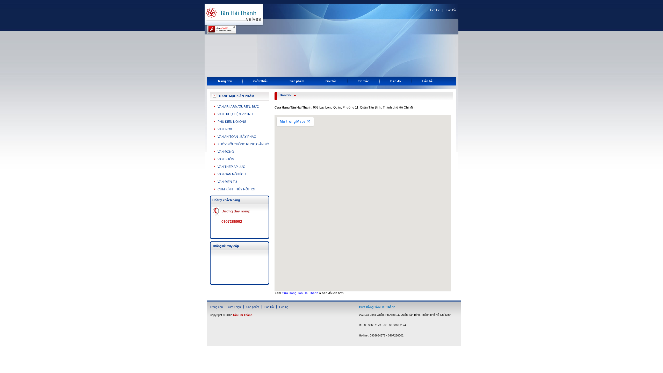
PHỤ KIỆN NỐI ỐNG (232, 122)
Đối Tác (331, 81)
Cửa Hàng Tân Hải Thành (300, 293)
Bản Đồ (451, 10)
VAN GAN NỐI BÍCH (232, 174)
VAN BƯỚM (226, 159)
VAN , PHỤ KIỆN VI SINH (235, 114)
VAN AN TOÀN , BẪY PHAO (237, 137)
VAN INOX (225, 129)
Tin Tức (363, 81)
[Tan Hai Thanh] (234, 26)
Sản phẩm (297, 81)
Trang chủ (225, 81)
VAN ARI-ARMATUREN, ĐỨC (238, 107)
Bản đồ (395, 81)
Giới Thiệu (260, 81)
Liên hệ (427, 81)
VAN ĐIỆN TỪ (227, 182)
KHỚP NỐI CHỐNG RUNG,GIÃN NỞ (243, 144)
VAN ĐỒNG (226, 152)
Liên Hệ (435, 10)
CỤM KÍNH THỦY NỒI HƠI (236, 189)
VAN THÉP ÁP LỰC (231, 167)
